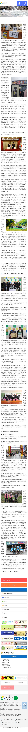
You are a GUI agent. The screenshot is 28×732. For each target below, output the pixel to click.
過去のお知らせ (6, 580)
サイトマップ (5, 724)
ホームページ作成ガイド (7, 722)
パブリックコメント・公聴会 (9, 585)
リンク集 (18, 722)
